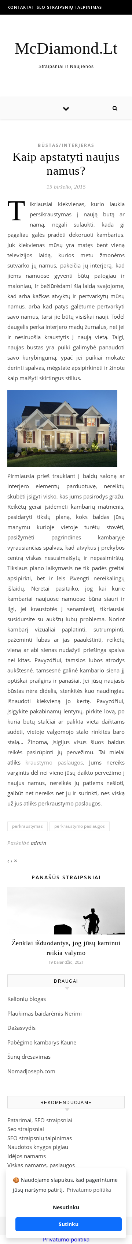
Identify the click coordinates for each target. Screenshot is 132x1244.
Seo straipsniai (25, 1129)
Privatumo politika (66, 1239)
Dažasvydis (21, 1027)
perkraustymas (27, 826)
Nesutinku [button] (66, 1207)
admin (39, 842)
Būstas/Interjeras (66, 145)
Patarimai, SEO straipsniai (39, 1120)
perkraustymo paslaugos (79, 826)
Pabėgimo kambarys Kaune (41, 1042)
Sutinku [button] (68, 1224)
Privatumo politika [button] (89, 1189)
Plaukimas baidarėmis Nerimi (44, 1013)
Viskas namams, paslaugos (41, 1165)
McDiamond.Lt (66, 48)
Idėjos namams (26, 1156)
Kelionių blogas (26, 998)
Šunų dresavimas (29, 1056)
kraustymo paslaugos (53, 762)
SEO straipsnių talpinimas (69, 7)
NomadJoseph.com (31, 1071)
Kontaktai (20, 7)
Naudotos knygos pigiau (37, 1146)
